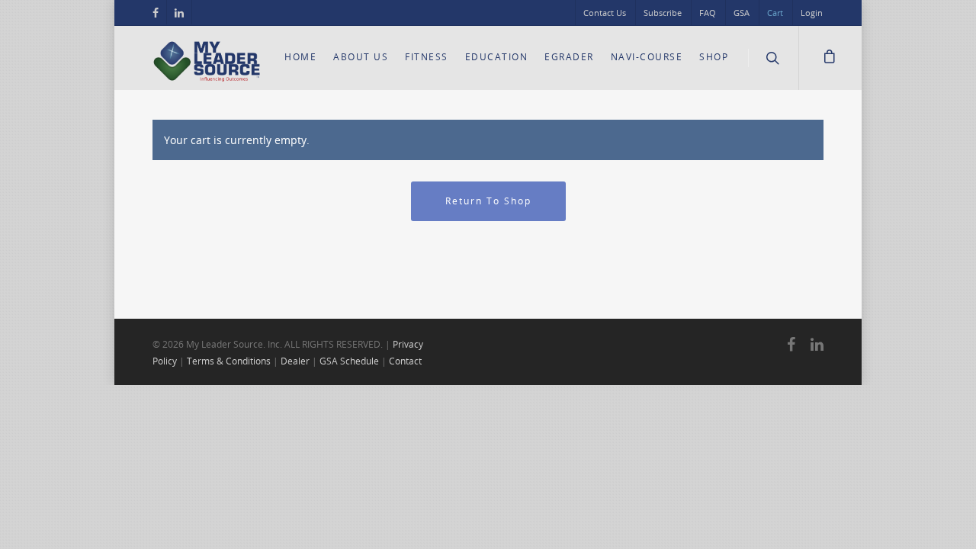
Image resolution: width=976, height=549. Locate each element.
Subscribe (663, 12)
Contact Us (604, 12)
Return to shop (488, 200)
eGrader (569, 56)
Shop (713, 56)
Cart (775, 12)
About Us (360, 56)
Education (496, 56)
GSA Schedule (349, 361)
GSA (742, 12)
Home (300, 56)
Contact (405, 361)
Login (812, 12)
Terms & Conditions (229, 361)
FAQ (707, 12)
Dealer (295, 361)
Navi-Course (647, 56)
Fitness (426, 56)
